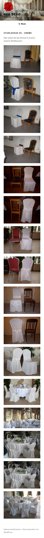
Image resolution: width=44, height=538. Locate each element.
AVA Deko (12, 14)
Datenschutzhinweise (12, 529)
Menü (23, 24)
